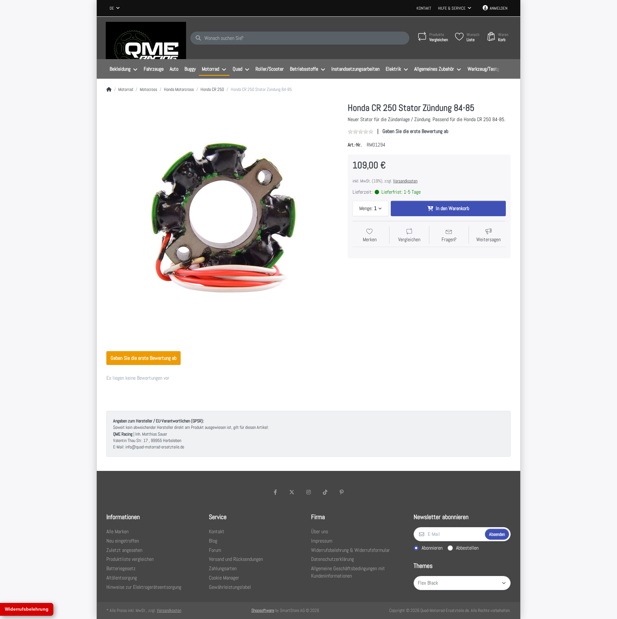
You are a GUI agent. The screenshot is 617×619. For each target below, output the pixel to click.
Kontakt (423, 8)
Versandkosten (405, 181)
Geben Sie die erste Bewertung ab (415, 131)
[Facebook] (275, 492)
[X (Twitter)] (292, 492)
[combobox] (114, 8)
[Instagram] (308, 492)
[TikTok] (325, 492)
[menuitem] (123, 69)
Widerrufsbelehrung (27, 609)
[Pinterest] (342, 492)
